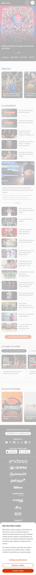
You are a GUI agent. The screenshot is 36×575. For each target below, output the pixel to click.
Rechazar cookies (18, 565)
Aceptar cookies (18, 571)
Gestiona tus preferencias (18, 560)
